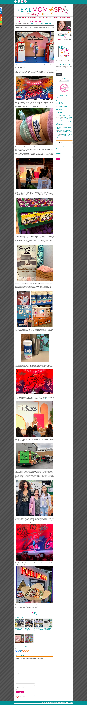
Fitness (31, 23)
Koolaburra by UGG (45, 23)
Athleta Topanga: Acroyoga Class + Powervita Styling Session (28, 630)
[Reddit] (23, 651)
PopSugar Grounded (26, 24)
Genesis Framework (69, 702)
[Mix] (25, 651)
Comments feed (59, 151)
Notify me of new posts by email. (23, 689)
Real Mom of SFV (43, 5)
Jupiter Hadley (59, 121)
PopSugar (20, 24)
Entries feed (58, 150)
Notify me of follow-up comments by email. (26, 687)
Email (17, 678)
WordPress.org (59, 153)
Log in (57, 148)
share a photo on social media (31, 239)
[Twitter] (19, 651)
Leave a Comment (39, 24)
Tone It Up (33, 24)
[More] (28, 651)
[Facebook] (16, 651)
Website (18, 682)
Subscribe (59, 74)
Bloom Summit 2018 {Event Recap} (18, 644)
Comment (18, 660)
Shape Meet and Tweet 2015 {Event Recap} (48, 629)
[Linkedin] (21, 651)
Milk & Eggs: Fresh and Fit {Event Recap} (19, 629)
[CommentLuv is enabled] (21, 697)
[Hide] (0, 26)
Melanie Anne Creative (56, 702)
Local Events (35, 23)
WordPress (68, 703)
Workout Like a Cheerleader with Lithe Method (38, 629)
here (36, 155)
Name (17, 673)
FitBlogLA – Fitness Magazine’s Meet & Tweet (28, 645)
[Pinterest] (1, 15)
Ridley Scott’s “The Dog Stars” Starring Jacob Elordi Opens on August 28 (64, 99)
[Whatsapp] (1, 22)
